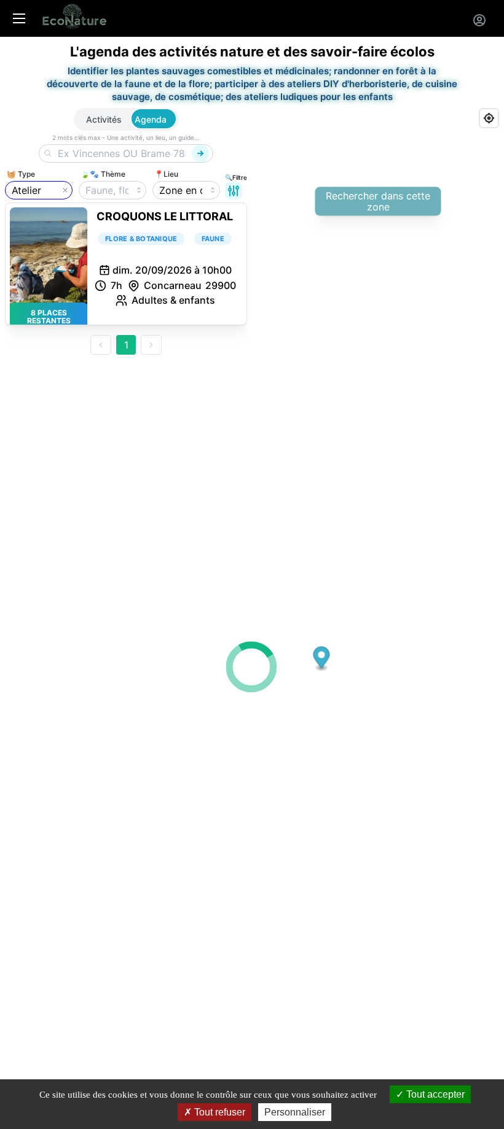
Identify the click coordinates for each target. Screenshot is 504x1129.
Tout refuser (218, 1112)
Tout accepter (434, 1094)
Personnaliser (294, 1112)
